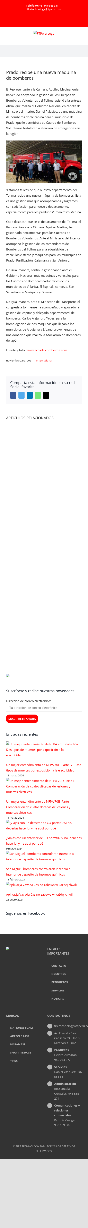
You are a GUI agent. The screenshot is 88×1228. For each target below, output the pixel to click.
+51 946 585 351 (48, 5)
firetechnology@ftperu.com (44, 9)
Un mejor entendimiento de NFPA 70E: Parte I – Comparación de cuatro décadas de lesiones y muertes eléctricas (39, 807)
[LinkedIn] (23, 965)
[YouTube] (29, 965)
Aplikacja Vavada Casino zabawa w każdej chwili (39, 894)
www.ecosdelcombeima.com (46, 350)
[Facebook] (18, 965)
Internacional (44, 360)
